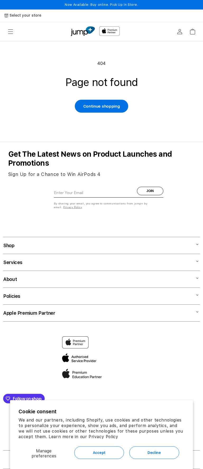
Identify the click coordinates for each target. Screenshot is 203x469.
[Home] (83, 31)
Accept (99, 453)
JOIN (150, 191)
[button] (10, 31)
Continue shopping (101, 106)
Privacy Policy (103, 436)
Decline (154, 453)
